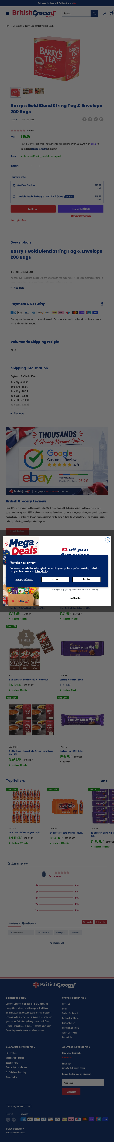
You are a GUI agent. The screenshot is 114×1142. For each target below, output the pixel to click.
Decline (86, 579)
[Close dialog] (107, 539)
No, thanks (75, 597)
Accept (55, 579)
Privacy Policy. (41, 571)
